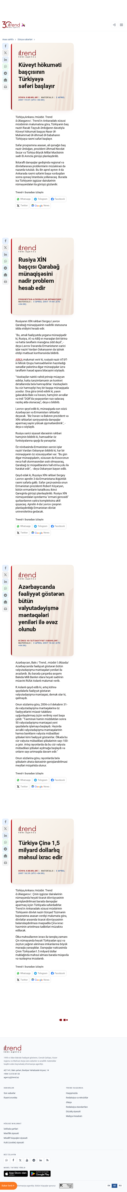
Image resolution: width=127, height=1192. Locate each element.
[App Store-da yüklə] (16, 1174)
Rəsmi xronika (10, 1097)
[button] (5, 46)
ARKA (19, 359)
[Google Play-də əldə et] (40, 1174)
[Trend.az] (13, 24)
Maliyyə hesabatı (74, 1116)
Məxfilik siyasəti (11, 1133)
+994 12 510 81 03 (12, 1074)
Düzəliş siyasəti (73, 1111)
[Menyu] (121, 25)
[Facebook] (13, 1160)
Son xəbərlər (9, 1093)
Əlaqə (69, 1102)
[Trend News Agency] (12, 1049)
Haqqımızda (72, 1093)
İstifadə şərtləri (11, 1129)
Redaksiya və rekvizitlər (77, 1097)
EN (109, 1186)
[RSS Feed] (47, 1160)
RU (120, 1186)
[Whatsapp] (6, 1160)
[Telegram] (34, 1160)
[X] (20, 1160)
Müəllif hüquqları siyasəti (15, 1138)
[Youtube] (27, 1160)
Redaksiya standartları (77, 1107)
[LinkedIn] (40, 1160)
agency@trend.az (11, 1077)
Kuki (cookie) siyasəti (14, 1142)
